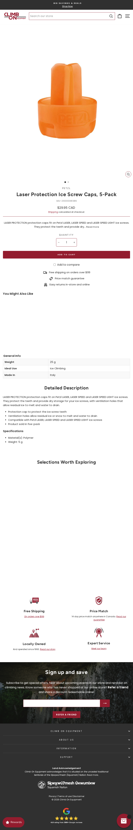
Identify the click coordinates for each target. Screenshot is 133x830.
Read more (92, 226)
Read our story (47, 649)
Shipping (53, 211)
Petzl (66, 188)
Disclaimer (78, 796)
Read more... (93, 775)
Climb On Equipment (67, 731)
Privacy (52, 796)
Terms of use (65, 796)
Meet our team (99, 648)
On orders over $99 (34, 616)
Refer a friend (66, 714)
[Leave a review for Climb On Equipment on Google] (66, 816)
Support (66, 757)
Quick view (32, 551)
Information (66, 748)
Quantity (66, 235)
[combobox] (72, 16)
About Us (66, 739)
